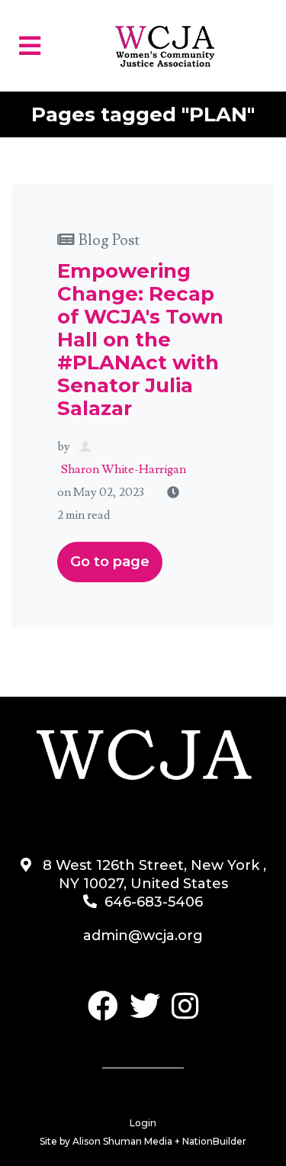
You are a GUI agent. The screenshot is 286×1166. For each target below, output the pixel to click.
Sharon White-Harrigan (123, 469)
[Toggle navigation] (30, 46)
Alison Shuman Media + (127, 1141)
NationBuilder (214, 1141)
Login (143, 1123)
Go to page (109, 561)
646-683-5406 (153, 902)
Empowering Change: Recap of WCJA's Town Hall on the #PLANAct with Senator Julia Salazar (140, 339)
